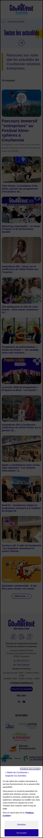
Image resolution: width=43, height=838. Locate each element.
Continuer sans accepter (30, 769)
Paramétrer (21, 824)
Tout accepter (21, 833)
